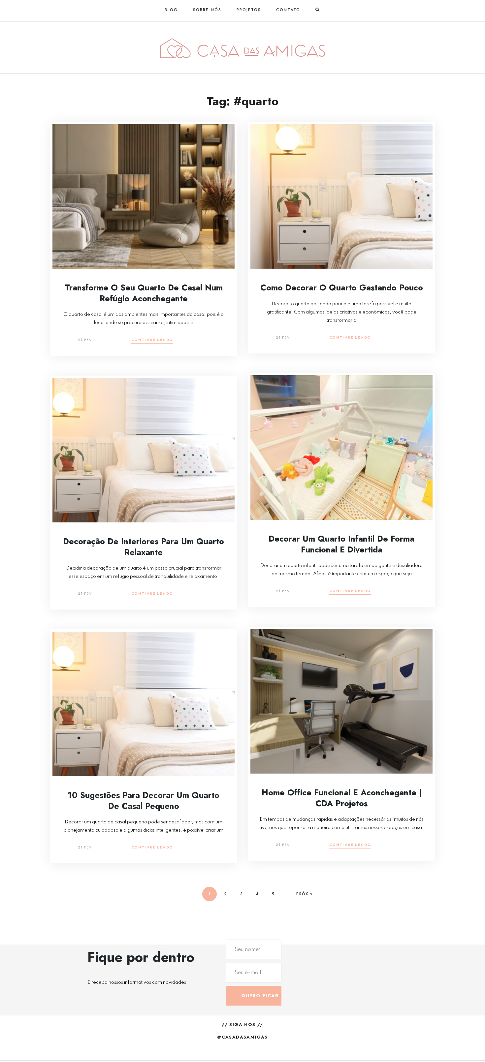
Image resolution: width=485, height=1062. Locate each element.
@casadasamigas (242, 1037)
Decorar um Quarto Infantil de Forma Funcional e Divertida (341, 544)
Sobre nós (207, 10)
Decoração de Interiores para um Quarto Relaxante (143, 546)
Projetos (249, 10)
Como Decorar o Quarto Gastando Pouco (341, 287)
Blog (171, 10)
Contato (288, 10)
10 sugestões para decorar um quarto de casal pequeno (143, 800)
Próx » (304, 894)
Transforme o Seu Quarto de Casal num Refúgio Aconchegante (144, 293)
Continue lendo (152, 340)
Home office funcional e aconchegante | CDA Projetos (342, 797)
